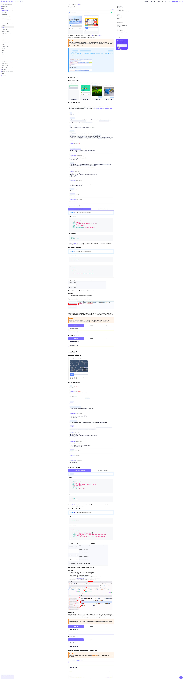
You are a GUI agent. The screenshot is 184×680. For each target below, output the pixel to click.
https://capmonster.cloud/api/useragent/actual (87, 167)
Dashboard (175, 1)
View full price (112, 9)
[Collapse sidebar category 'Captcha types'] (13, 10)
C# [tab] (106, 325)
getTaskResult (73, 243)
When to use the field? (76, 660)
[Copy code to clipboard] (112, 212)
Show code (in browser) (74, 328)
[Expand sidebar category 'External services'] (13, 67)
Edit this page (72, 671)
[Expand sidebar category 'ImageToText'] (13, 25)
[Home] (7, 1)
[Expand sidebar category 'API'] (13, 8)
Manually (118, 14)
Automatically (119, 15)
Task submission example (75, 663)
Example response (73, 667)
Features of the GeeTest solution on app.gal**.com (122, 32)
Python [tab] (91, 325)
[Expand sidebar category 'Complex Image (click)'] (13, 23)
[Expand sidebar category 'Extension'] (13, 70)
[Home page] (69, 4)
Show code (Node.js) (74, 331)
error (91, 135)
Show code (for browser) (74, 341)
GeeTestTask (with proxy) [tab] (103, 209)
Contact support (5, 677)
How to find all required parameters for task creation (102, 108)
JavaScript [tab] (76, 325)
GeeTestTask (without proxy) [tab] (79, 209)
